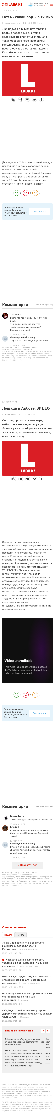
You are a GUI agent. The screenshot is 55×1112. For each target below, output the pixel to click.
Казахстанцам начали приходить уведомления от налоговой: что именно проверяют (25, 963)
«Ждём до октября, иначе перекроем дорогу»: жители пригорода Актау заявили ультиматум (27, 1013)
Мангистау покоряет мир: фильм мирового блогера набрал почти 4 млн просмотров (27, 996)
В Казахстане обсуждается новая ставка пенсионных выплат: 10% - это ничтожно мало (24, 1042)
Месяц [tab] (20, 935)
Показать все (28, 865)
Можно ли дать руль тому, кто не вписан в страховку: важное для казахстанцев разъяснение (26, 979)
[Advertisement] (27, 130)
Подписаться (39, 211)
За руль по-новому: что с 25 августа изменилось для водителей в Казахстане (23, 946)
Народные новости (11, 23)
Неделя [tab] (8, 935)
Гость (39, 23)
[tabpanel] (27, 981)
